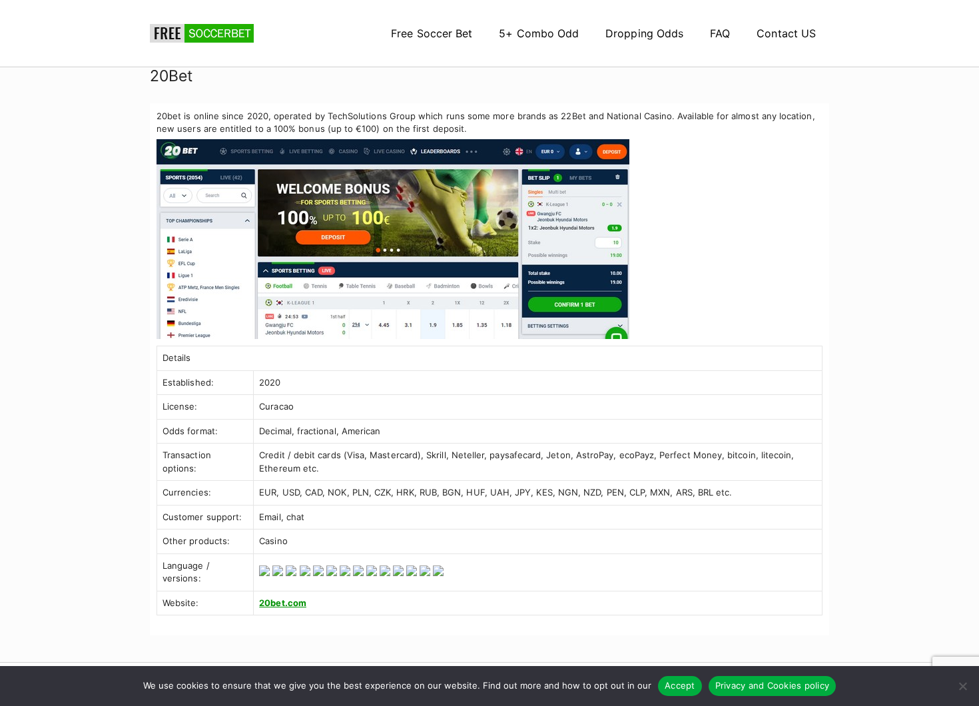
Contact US (786, 33)
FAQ (720, 33)
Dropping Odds (644, 33)
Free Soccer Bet (431, 33)
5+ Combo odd (539, 33)
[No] (962, 686)
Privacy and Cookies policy (772, 685)
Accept (680, 685)
